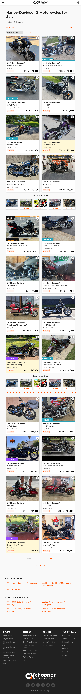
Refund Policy (28, 657)
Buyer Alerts (8, 635)
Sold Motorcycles (29, 654)
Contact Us (66, 649)
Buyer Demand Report (28, 646)
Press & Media (67, 652)
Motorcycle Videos (10, 652)
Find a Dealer (48, 645)
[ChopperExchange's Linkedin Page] (38, 685)
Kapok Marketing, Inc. (45, 691)
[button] (13, 32)
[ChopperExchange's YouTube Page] (53, 685)
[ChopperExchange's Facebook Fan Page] (28, 685)
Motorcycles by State (9, 643)
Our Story (66, 635)
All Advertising (48, 639)
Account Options (49, 642)
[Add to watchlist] (37, 37)
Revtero (65, 655)
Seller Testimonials (30, 650)
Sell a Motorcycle (29, 635)
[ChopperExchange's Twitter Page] (48, 685)
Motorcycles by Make (9, 648)
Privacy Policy (67, 642)
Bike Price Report (30, 642)
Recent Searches (9, 661)
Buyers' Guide (8, 639)
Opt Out (65, 645)
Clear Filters (28, 32)
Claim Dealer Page (50, 635)
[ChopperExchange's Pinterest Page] (33, 685)
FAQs (5, 664)
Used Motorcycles (14, 589)
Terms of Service (68, 639)
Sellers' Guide (28, 639)
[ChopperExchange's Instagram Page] (43, 685)
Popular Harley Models (9, 656)
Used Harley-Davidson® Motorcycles (22, 583)
